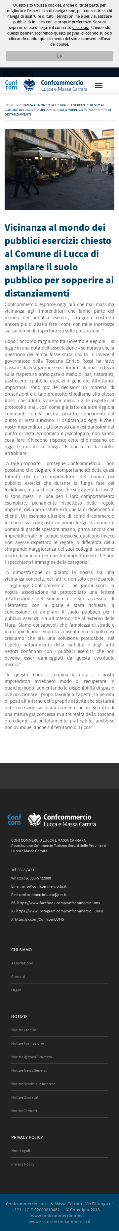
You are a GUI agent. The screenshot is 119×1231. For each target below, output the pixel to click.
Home (9, 105)
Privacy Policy (22, 1164)
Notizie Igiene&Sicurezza (31, 1057)
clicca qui (80, 27)
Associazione (22, 963)
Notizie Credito (23, 1030)
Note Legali (20, 1150)
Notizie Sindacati (25, 1097)
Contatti (18, 976)
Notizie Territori (24, 1110)
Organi (16, 990)
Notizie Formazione (27, 1043)
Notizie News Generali (29, 1070)
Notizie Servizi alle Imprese (33, 1084)
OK (59, 56)
